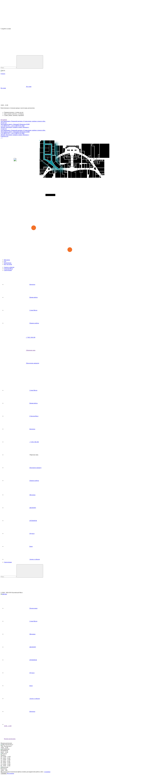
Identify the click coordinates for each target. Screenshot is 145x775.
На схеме (3, 88)
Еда (5, 261)
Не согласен (10, 773)
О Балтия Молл (8, 268)
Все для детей (8, 264)
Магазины (7, 260)
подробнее (47, 771)
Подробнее (4, 119)
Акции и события (9, 267)
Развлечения (7, 263)
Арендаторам (8, 270)
